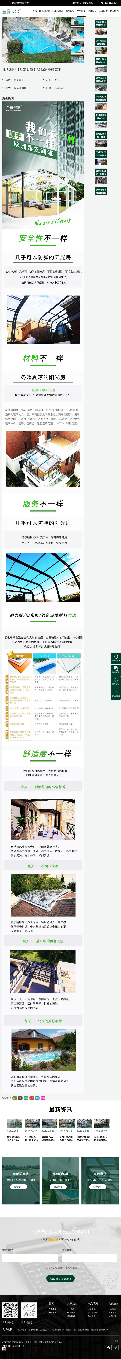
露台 (26, 1098)
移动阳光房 (44, 11)
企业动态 (103, 11)
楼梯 (37, 1098)
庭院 (20, 1098)
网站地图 (52, 1312)
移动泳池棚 (57, 11)
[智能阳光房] (12, 11)
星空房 (69, 1330)
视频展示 (92, 11)
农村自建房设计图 (81, 1330)
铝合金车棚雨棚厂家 (99, 1330)
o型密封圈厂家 (58, 1330)
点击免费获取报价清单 (60, 1278)
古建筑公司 (44, 1330)
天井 (32, 1098)
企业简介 (71, 1309)
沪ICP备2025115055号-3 (13, 1346)
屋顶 (43, 1098)
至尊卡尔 (52, 1309)
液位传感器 (21, 1330)
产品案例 (81, 11)
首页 (35, 11)
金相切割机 (33, 1330)
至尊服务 (112, 1316)
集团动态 (71, 1312)
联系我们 (114, 11)
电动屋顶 (70, 11)
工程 (15, 1098)
